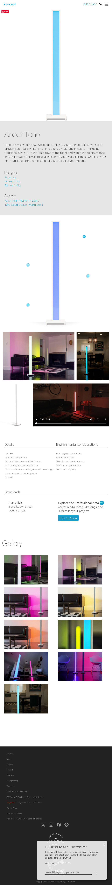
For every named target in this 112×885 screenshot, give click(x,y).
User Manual (17, 510)
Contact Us (11, 786)
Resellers (10, 775)
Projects (10, 764)
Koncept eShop (12, 780)
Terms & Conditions (14, 813)
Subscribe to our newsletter (17, 791)
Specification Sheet (20, 506)
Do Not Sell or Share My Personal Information (24, 819)
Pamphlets (16, 502)
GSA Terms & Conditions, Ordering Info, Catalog (25, 797)
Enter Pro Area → (68, 517)
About (9, 759)
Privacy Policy (12, 808)
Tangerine (11, 802)
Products (10, 753)
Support (10, 770)
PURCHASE (90, 4)
